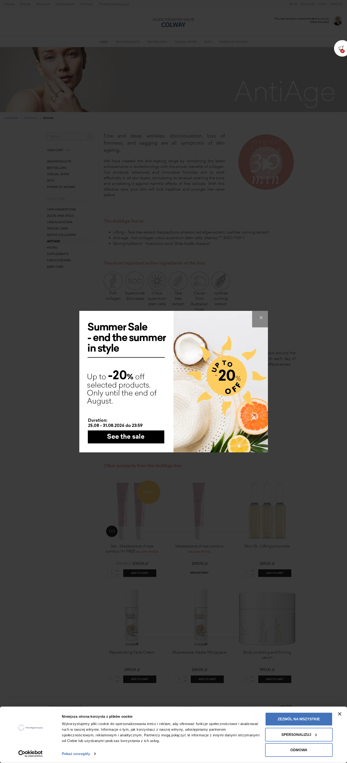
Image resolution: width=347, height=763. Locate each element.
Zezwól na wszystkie (299, 719)
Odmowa (298, 750)
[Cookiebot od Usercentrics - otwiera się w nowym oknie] (30, 753)
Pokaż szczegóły (76, 754)
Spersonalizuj (296, 734)
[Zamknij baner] (339, 714)
